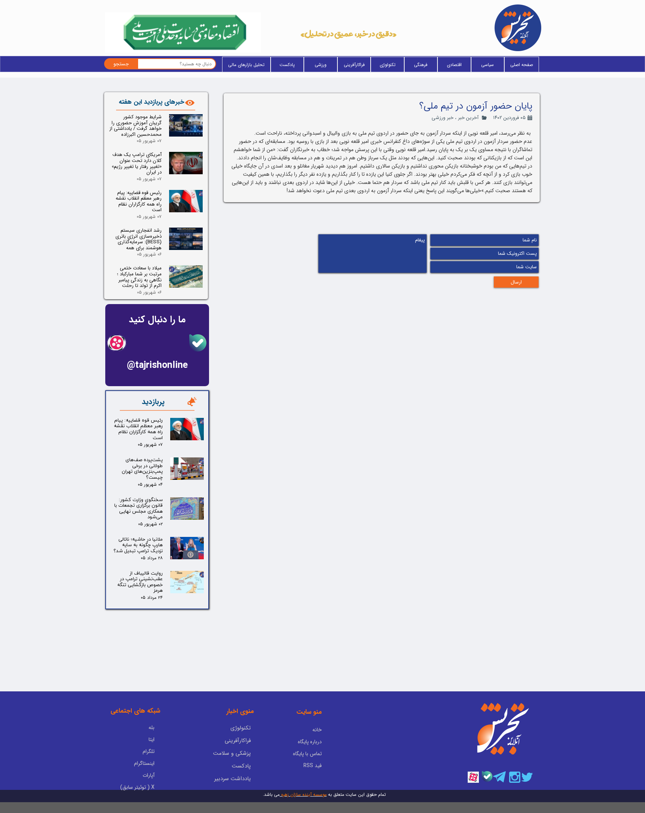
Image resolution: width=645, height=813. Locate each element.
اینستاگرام (144, 763)
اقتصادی (454, 64)
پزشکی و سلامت (232, 753)
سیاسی (487, 64)
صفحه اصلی (521, 64)
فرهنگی (420, 64)
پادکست (287, 64)
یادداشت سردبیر (232, 778)
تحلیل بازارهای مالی (246, 64)
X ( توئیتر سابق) (137, 787)
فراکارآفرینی (354, 64)
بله (152, 727)
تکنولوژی (388, 64)
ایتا (152, 739)
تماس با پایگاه (307, 754)
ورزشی (321, 64)
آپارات (149, 775)
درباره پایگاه (310, 742)
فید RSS (312, 766)
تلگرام (149, 751)
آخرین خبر (468, 118)
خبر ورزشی (442, 118)
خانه (317, 730)
